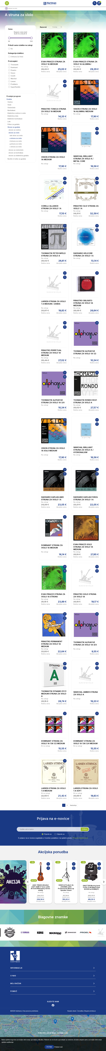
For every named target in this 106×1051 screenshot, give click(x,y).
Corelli (13, 76)
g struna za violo (16, 144)
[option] (40, 882)
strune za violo (14, 133)
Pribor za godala (13, 124)
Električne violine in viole (17, 113)
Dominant (14, 67)
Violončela (11, 107)
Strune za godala (14, 127)
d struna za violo (16, 141)
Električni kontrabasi (15, 119)
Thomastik (14, 64)
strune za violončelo (16, 150)
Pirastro (13, 70)
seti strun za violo (16, 135)
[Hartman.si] (15, 956)
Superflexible (15, 87)
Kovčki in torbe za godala (17, 159)
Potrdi (49, 1047)
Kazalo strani (71, 1011)
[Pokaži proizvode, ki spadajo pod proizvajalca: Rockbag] (25, 932)
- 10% (32, 862)
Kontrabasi (11, 110)
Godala (9, 99)
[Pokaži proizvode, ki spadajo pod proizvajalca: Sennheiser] (40, 932)
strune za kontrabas (16, 153)
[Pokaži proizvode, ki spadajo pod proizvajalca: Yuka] (86, 932)
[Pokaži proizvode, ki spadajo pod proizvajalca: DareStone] (70, 932)
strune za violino (15, 130)
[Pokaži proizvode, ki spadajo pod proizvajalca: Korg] (10, 932)
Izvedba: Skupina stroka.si (87, 1011)
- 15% (58, 862)
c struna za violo (16, 147)
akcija (33, 880)
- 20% (83, 862)
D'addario (14, 84)
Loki (9, 121)
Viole (9, 105)
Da (12, 49)
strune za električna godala (19, 155)
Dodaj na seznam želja (65, 34)
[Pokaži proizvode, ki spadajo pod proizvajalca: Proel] (55, 932)
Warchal (14, 78)
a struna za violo (17, 57)
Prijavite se (48, 834)
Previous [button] (28, 882)
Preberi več (58, 1047)
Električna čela (13, 116)
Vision (13, 73)
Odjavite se (60, 834)
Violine (10, 102)
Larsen (13, 81)
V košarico (65, 38)
